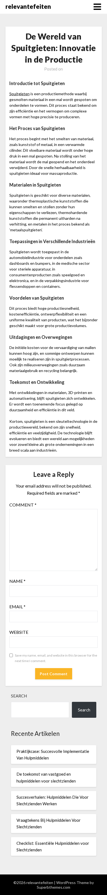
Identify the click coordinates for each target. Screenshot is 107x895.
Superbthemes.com (53, 887)
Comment (22, 504)
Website (18, 632)
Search (19, 695)
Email (17, 606)
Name (17, 581)
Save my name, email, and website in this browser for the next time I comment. (56, 658)
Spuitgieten (19, 93)
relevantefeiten (28, 6)
